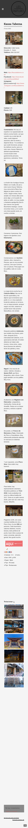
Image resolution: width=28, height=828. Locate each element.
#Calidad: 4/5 (8, 555)
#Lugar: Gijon (8, 560)
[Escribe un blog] (6, 552)
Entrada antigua (17, 820)
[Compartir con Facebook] (9, 552)
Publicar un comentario (11, 811)
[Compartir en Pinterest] (11, 552)
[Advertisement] (14, 581)
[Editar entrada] (7, 549)
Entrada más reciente (12, 818)
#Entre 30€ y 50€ (10, 557)
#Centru (17, 555)
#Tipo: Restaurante (10, 565)
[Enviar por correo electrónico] (5, 552)
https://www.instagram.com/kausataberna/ (14, 86)
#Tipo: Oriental (9, 563)
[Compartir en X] (8, 552)
